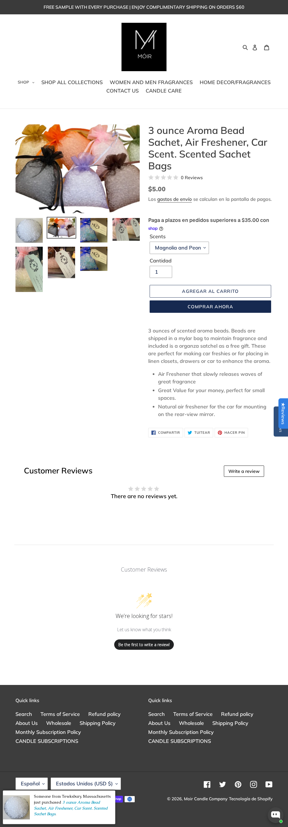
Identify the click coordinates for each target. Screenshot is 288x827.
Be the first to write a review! (144, 644)
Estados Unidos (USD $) (84, 783)
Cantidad (161, 260)
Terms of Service (60, 714)
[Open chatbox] (276, 815)
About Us (26, 723)
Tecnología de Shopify (251, 798)
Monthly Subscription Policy (48, 732)
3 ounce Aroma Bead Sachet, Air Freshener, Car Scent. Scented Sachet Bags (70, 808)
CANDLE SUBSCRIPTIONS (46, 741)
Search (23, 714)
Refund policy (104, 714)
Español (30, 783)
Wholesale (58, 723)
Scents (158, 236)
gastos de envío (174, 199)
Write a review (244, 471)
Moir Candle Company (206, 798)
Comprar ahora (210, 306)
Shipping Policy (98, 723)
